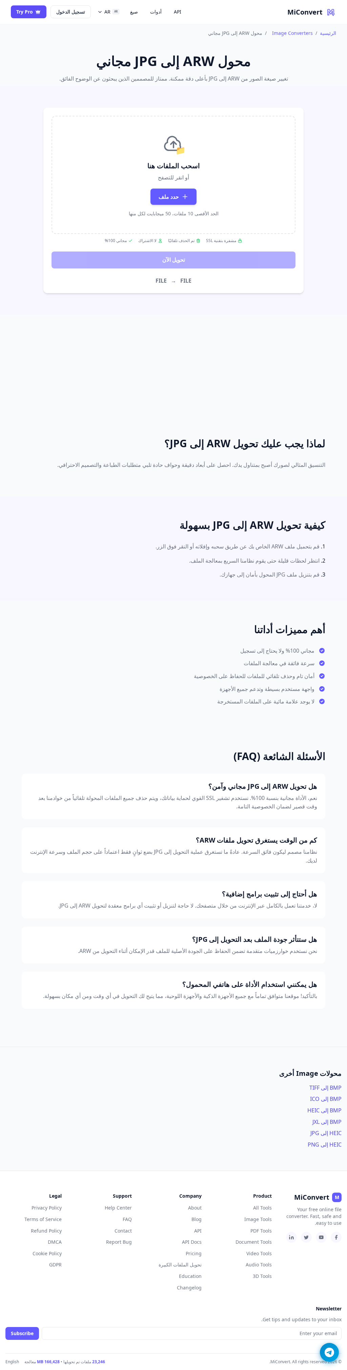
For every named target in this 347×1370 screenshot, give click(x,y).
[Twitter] (306, 1237)
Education (190, 1276)
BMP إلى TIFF (325, 1087)
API (177, 11)
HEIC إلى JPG (326, 1133)
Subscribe (22, 1333)
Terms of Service (43, 1219)
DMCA (55, 1242)
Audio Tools (259, 1264)
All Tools (262, 1207)
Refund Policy (46, 1230)
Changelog (189, 1287)
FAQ (127, 1219)
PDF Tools (261, 1230)
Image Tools (258, 1219)
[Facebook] (336, 1237)
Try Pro (24, 11)
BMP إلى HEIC (324, 1110)
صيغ (134, 11)
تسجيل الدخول (70, 11)
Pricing (194, 1253)
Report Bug (119, 1242)
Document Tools (254, 1242)
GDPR (55, 1264)
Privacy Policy (47, 1207)
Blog (196, 1219)
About (195, 1207)
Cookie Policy (47, 1253)
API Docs (192, 1242)
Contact (123, 1230)
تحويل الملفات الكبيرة (180, 1264)
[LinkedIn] (291, 1237)
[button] (173, 175)
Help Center (118, 1207)
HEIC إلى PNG (325, 1144)
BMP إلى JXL (327, 1122)
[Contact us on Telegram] (329, 1352)
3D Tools (262, 1276)
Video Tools (259, 1253)
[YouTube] (321, 1237)
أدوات (156, 11)
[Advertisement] (173, 367)
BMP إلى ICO (326, 1099)
